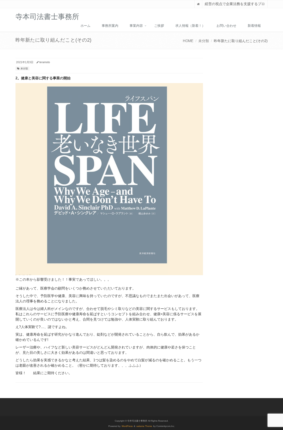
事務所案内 (110, 25)
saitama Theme (144, 426)
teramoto (44, 62)
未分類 (203, 41)
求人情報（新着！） (190, 25)
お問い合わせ (226, 25)
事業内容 (136, 25)
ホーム (85, 25)
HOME (188, 41)
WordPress (127, 426)
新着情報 (254, 25)
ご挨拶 (159, 25)
